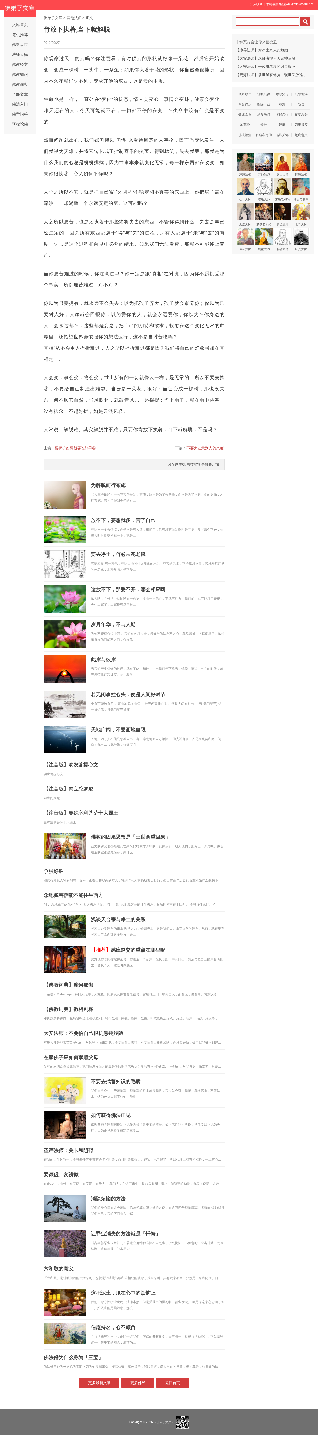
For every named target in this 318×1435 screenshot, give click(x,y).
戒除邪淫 (301, 94)
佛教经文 (20, 64)
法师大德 (20, 54)
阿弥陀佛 (20, 124)
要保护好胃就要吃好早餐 (75, 448)
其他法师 (74, 18)
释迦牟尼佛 (264, 135)
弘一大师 (245, 199)
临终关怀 (282, 135)
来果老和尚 (282, 199)
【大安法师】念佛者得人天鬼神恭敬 (265, 58)
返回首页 (172, 1383)
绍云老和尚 (301, 199)
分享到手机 (177, 464)
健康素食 (244, 114)
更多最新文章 (99, 1383)
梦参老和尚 (263, 224)
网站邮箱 (193, 464)
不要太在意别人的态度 (205, 448)
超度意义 (301, 135)
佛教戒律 (263, 94)
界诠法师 (282, 224)
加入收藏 (256, 4)
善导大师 (301, 224)
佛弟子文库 (53, 18)
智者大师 (282, 249)
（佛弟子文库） (164, 1422)
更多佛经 (137, 1383)
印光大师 (301, 249)
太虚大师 (245, 224)
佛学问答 (20, 114)
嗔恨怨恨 (282, 114)
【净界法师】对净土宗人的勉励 (262, 50)
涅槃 (282, 124)
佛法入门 (20, 104)
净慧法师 (245, 174)
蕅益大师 (264, 249)
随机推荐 (20, 35)
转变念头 (301, 114)
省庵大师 (264, 199)
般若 (263, 124)
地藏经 (245, 124)
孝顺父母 (282, 94)
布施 (282, 104)
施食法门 (263, 114)
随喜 (301, 104)
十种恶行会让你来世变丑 (256, 42)
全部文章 (20, 94)
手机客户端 (210, 464)
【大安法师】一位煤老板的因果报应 (265, 66)
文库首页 (20, 25)
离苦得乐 (244, 104)
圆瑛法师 (301, 174)
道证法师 (245, 249)
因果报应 (301, 124)
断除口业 (263, 104)
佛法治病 (244, 135)
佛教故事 (20, 45)
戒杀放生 (244, 94)
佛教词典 (20, 84)
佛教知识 (20, 74)
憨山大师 (282, 174)
